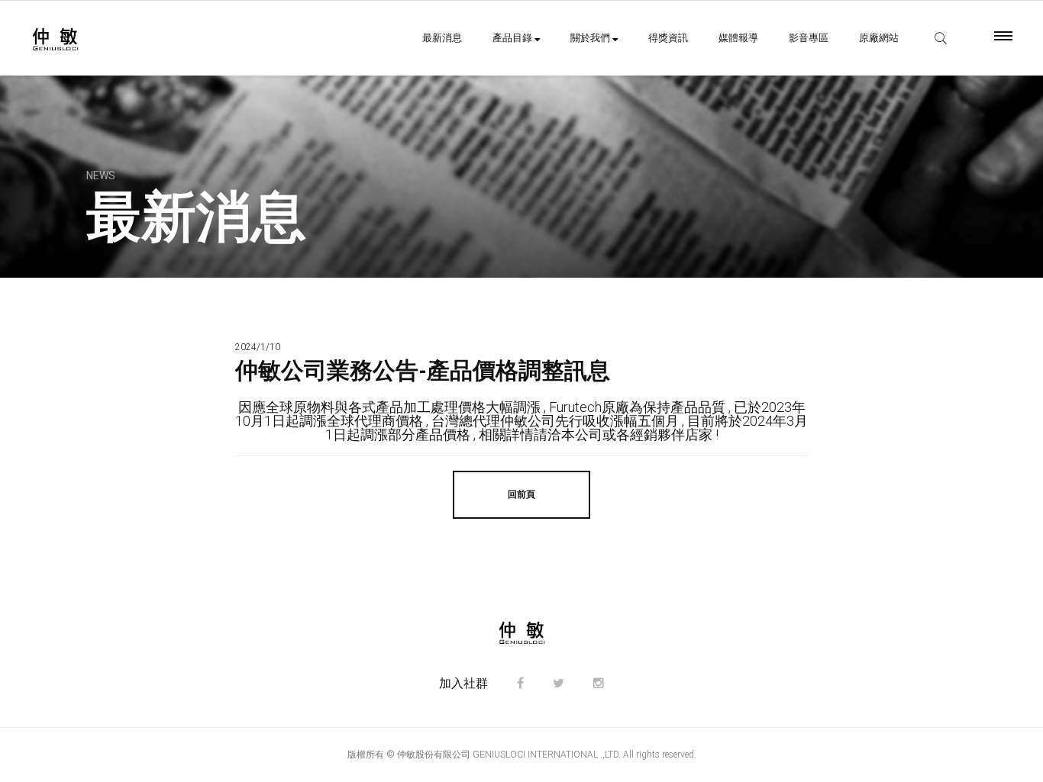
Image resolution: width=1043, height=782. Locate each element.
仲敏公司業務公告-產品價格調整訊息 (422, 370)
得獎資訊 (668, 37)
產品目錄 (513, 37)
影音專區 (808, 37)
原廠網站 (879, 37)
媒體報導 (738, 37)
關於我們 (591, 37)
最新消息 (442, 37)
